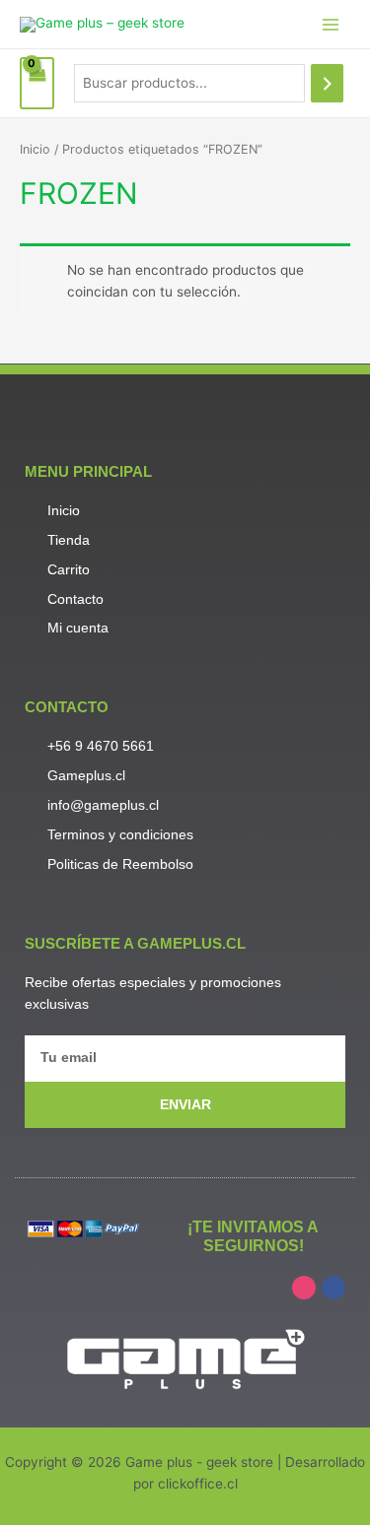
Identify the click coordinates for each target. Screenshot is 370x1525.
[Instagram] (304, 1287)
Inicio (35, 149)
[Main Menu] (331, 24)
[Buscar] (327, 83)
